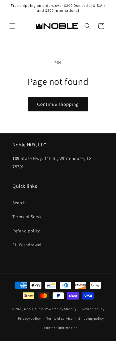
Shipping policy (91, 318)
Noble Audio (34, 309)
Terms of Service (28, 216)
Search (19, 202)
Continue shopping (58, 104)
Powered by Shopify (61, 309)
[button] (12, 26)
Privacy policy (29, 318)
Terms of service (59, 318)
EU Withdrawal (27, 245)
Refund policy (26, 231)
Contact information (61, 328)
